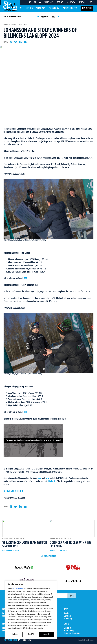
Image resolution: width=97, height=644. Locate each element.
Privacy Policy (69, 631)
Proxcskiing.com (70, 8)
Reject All (31, 634)
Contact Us (67, 628)
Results (29, 8)
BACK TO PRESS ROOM (12, 16)
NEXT (54, 17)
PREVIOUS (44, 17)
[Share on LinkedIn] (20, 42)
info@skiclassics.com (85, 640)
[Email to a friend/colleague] (25, 42)
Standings (40, 8)
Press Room (54, 8)
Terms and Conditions (71, 633)
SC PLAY (60, 2)
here (39, 478)
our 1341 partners (18, 588)
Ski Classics (51, 481)
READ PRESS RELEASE (10, 551)
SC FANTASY (71, 2)
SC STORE (82, 2)
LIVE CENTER (87, 8)
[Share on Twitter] (15, 42)
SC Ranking (68, 619)
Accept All (46, 634)
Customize (15, 634)
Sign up (71, 596)
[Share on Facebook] (11, 42)
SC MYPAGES (48, 2)
